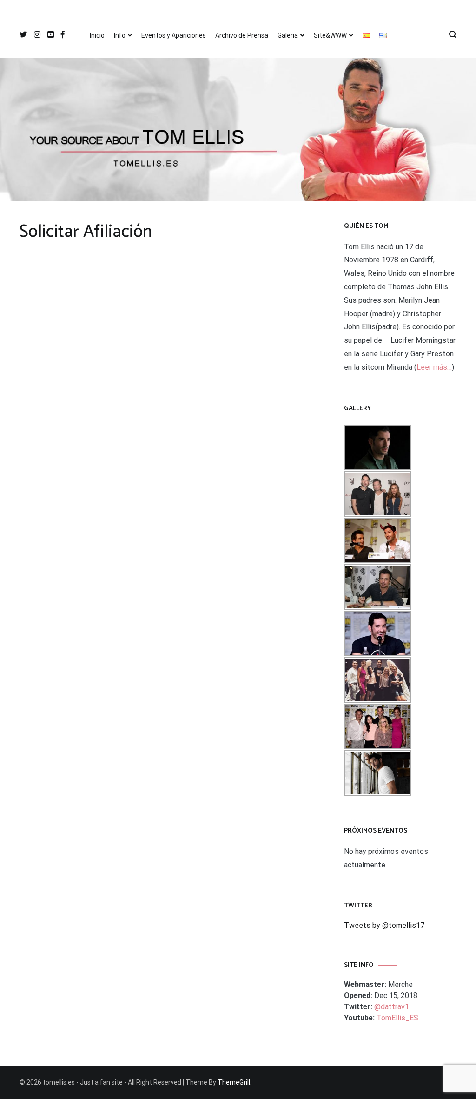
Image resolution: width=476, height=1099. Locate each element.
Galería (288, 35)
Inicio (97, 35)
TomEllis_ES (397, 1017)
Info (120, 35)
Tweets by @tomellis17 (384, 925)
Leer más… (434, 367)
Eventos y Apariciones (173, 35)
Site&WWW (330, 35)
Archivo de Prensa (241, 35)
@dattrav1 (391, 1006)
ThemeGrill (234, 1082)
